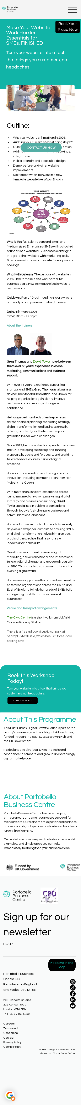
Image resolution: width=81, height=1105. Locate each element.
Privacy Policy (12, 1042)
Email (8, 944)
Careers (9, 1023)
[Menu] (72, 10)
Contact (8, 1037)
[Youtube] (73, 1006)
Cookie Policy (12, 1046)
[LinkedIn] (73, 1000)
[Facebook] (73, 994)
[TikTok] (73, 988)
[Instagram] (73, 982)
